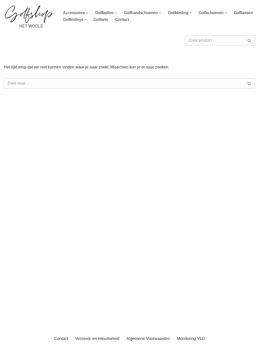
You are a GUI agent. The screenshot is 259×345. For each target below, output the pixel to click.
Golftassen (243, 13)
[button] (87, 13)
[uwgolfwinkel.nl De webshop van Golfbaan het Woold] (29, 16)
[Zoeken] (249, 40)
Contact (122, 19)
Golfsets (100, 19)
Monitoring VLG (191, 338)
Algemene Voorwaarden (148, 338)
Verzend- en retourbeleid (97, 338)
